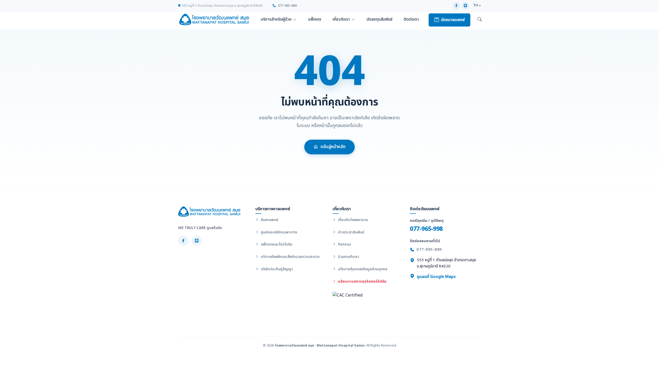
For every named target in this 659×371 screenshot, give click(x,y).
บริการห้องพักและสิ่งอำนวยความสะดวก (290, 256)
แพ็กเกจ (314, 19)
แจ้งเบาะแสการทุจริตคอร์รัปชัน (361, 281)
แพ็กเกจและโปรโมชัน (276, 244)
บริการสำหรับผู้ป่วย (276, 19)
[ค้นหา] (479, 19)
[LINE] (465, 5)
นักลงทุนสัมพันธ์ (379, 19)
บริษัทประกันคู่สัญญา (276, 269)
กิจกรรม (344, 244)
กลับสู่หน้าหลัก (332, 147)
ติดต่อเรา (411, 19)
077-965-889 (287, 5)
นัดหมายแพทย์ (453, 20)
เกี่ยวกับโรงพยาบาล (352, 220)
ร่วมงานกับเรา (348, 256)
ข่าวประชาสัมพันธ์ (350, 232)
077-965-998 (426, 228)
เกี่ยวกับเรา (341, 19)
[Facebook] (456, 5)
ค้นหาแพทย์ (269, 220)
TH (475, 5)
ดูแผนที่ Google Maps (436, 277)
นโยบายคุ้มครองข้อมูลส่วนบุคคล (362, 269)
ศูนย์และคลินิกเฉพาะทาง (278, 232)
